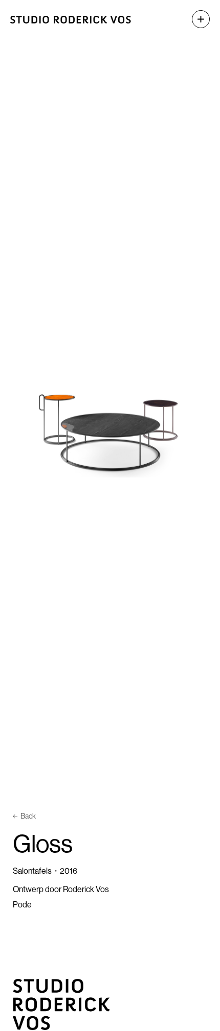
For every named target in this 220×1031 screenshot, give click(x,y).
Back (28, 816)
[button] (196, 19)
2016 (68, 871)
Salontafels (32, 871)
